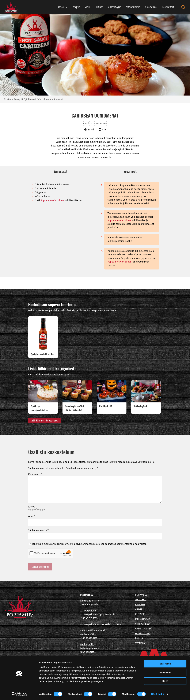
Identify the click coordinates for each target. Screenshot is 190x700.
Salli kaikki (165, 663)
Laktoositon (100, 123)
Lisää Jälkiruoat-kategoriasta (44, 420)
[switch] (88, 694)
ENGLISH (139, 638)
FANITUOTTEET (142, 633)
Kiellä (165, 681)
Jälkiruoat (30, 99)
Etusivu (7, 99)
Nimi (31, 516)
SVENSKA (140, 643)
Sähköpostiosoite (38, 530)
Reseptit (18, 99)
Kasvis (86, 123)
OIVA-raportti (87, 652)
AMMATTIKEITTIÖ (143, 628)
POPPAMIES (141, 594)
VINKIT (138, 609)
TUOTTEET (140, 599)
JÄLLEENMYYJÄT (143, 619)
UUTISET (139, 614)
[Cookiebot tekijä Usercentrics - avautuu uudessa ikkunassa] (19, 694)
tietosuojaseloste (89, 648)
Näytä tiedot (157, 694)
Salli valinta (165, 672)
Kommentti (35, 474)
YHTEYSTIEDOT (143, 623)
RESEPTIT (140, 604)
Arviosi (31, 506)
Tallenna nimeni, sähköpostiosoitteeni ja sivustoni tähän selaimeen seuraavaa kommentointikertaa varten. (89, 544)
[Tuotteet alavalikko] (66, 7)
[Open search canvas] (183, 7)
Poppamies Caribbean (53, 200)
